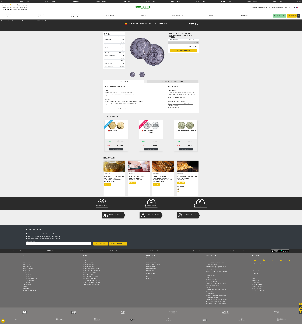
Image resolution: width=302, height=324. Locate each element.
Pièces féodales (150, 266)
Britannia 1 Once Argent (90, 278)
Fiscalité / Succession (258, 290)
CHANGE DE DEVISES (279, 16)
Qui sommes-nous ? (257, 266)
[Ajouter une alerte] (189, 24)
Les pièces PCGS (210, 291)
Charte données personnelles (117, 250)
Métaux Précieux (256, 288)
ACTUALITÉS (244, 16)
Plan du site (255, 268)
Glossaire (208, 260)
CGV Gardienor (51, 250)
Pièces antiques (150, 270)
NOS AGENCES (292, 16)
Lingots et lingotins (28, 262)
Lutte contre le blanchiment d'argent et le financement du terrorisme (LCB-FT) (216, 271)
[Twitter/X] (272, 260)
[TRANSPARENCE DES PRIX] (200, 203)
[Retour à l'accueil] (51, 6)
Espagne (24, 20)
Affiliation (208, 277)
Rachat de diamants (212, 281)
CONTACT (287, 7)
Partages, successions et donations (216, 295)
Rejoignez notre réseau (212, 285)
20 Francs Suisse (27, 284)
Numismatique (7, 20)
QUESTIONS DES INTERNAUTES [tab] (172, 81)
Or (252, 276)
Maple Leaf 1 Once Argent (91, 268)
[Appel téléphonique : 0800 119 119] (142, 7)
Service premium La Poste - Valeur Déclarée (180, 104)
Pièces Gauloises (151, 268)
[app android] (284, 251)
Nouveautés (26, 258)
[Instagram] (263, 260)
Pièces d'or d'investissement (30, 260)
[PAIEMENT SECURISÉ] (102, 203)
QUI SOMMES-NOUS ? (278, 7)
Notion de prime (210, 293)
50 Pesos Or (26, 272)
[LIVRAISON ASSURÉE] (151, 203)
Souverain (25, 286)
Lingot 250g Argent (88, 266)
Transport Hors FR (173, 105)
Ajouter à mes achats (183, 50)
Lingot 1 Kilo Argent (88, 262)
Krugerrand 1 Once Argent (91, 276)
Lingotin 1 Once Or (28, 268)
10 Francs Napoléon (28, 276)
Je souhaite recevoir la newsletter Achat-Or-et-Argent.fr (44, 236)
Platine (148, 276)
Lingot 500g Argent (88, 264)
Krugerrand (26, 288)
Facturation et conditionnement (215, 262)
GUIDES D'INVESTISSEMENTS (259, 7)
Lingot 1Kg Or (26, 264)
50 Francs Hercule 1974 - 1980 (92, 280)
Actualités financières (258, 286)
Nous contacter (256, 270)
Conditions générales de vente (157, 250)
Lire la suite (108, 184)
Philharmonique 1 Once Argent (92, 270)
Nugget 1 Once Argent (89, 272)
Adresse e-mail (30, 241)
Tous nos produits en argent (91, 284)
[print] (198, 24)
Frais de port (209, 287)
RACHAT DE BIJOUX (177, 16)
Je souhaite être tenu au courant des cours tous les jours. (44, 238)
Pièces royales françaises (153, 264)
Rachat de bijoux (257, 284)
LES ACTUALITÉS (109, 158)
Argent (254, 278)
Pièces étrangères (16, 20)
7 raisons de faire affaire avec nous (216, 289)
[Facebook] (255, 260)
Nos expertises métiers (212, 279)
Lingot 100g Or (27, 266)
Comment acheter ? (212, 297)
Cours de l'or (255, 280)
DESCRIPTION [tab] (124, 82)
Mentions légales (18, 250)
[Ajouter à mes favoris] (193, 24)
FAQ (269, 7)
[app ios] (275, 250)
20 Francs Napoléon (28, 274)
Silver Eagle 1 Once (89, 274)
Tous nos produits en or (29, 290)
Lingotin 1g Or (27, 270)
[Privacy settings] (3, 321)
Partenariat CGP (210, 275)
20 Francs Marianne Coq (30, 278)
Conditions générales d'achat (197, 250)
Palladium (149, 278)
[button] (291, 7)
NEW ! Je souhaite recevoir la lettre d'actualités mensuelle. (44, 233)
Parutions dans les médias (259, 264)
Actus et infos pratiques (212, 258)
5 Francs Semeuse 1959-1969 (91, 282)
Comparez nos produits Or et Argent (216, 283)
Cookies (82, 250)
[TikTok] (290, 260)
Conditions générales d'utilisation (238, 250)
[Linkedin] (281, 260)
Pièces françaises (151, 260)
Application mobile (211, 264)
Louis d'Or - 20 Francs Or (29, 280)
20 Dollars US (26, 282)
